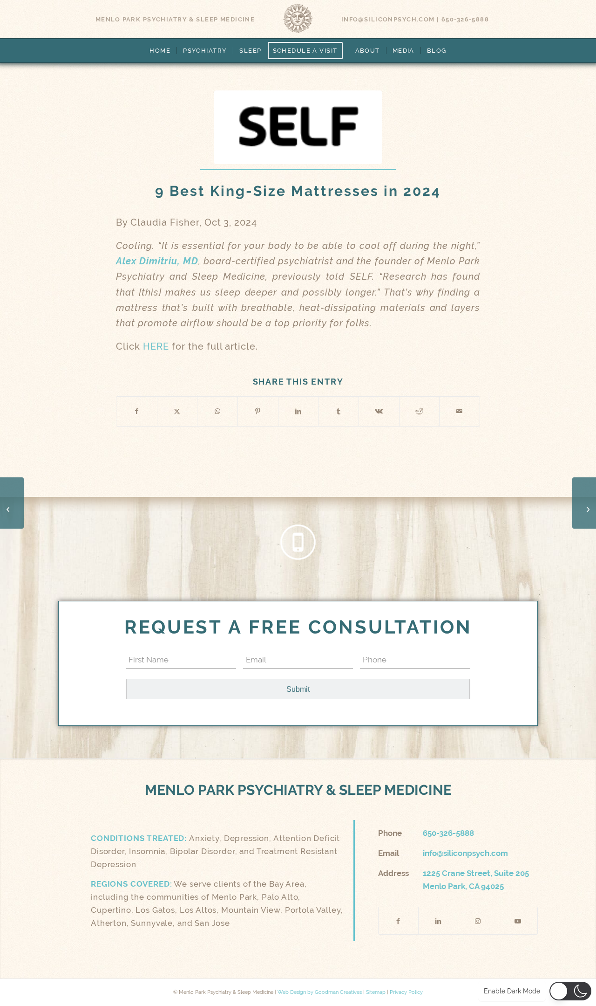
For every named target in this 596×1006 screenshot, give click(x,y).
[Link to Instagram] (477, 920)
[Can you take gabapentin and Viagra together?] (584, 503)
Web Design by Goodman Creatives (320, 992)
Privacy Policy (406, 992)
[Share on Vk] (379, 411)
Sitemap (376, 992)
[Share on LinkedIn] (298, 411)
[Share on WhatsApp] (217, 411)
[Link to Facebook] (398, 920)
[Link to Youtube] (517, 920)
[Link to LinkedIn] (438, 920)
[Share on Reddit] (420, 411)
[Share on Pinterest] (258, 411)
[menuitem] (159, 50)
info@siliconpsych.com (388, 19)
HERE (156, 346)
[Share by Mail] (460, 411)
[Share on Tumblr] (338, 411)
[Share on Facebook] (136, 411)
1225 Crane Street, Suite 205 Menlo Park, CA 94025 (476, 879)
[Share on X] (177, 411)
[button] (570, 991)
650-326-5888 (465, 19)
